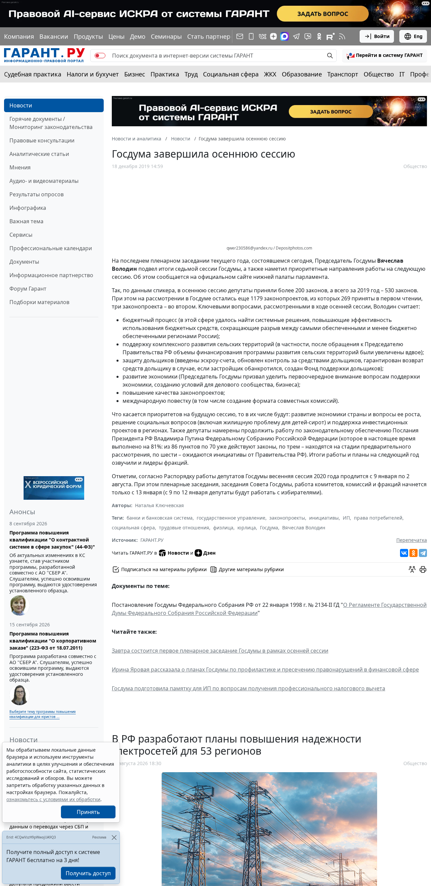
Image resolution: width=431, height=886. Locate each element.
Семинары (166, 36)
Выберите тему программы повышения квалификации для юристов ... (42, 714)
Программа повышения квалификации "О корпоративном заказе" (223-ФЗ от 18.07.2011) (52, 640)
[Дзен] (273, 36)
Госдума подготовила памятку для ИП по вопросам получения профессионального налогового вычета (248, 688)
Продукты (88, 36)
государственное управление (231, 518)
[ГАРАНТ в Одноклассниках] (319, 36)
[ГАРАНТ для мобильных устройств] (251, 36)
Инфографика (27, 207)
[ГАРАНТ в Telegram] (296, 36)
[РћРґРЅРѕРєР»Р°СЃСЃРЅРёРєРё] (413, 553)
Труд (191, 74)
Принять (88, 812)
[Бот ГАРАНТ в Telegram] (308, 36)
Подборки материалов (39, 302)
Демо (137, 36)
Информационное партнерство (51, 275)
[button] (384, 55)
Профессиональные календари (50, 248)
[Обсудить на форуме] (412, 569)
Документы (24, 261)
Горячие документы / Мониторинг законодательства (51, 123)
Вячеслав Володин (303, 527)
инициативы (324, 518)
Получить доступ (88, 873)
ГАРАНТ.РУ (152, 540)
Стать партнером (212, 36)
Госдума (269, 527)
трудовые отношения (184, 527)
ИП (346, 518)
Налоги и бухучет (93, 74)
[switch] (100, 55)
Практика (165, 74)
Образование (302, 74)
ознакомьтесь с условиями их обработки (53, 799)
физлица (223, 527)
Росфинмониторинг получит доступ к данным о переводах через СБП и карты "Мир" (52, 826)
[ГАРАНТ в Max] (284, 36)
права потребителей (378, 518)
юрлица (246, 527)
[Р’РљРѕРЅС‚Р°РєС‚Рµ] (404, 553)
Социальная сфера (231, 74)
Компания (19, 36)
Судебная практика (32, 74)
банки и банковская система (160, 518)
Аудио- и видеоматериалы (43, 181)
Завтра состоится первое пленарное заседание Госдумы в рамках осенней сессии (220, 650)
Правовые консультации (41, 140)
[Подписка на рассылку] (240, 36)
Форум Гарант (27, 288)
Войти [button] (382, 36)
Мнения (20, 167)
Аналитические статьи (39, 154)
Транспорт (342, 74)
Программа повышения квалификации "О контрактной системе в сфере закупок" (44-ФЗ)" (52, 539)
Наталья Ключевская (159, 505)
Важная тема (26, 221)
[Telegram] (423, 553)
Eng (418, 36)
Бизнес (134, 74)
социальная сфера (133, 527)
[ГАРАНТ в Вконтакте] (263, 36)
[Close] (114, 837)
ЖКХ (270, 74)
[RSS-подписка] (342, 36)
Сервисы (20, 234)
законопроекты (287, 518)
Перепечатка (411, 540)
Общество (379, 74)
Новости (20, 105)
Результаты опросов (36, 194)
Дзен (209, 553)
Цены (116, 36)
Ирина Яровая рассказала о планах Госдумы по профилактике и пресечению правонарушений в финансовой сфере (265, 669)
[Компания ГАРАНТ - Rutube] (331, 36)
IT (402, 74)
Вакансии (53, 36)
